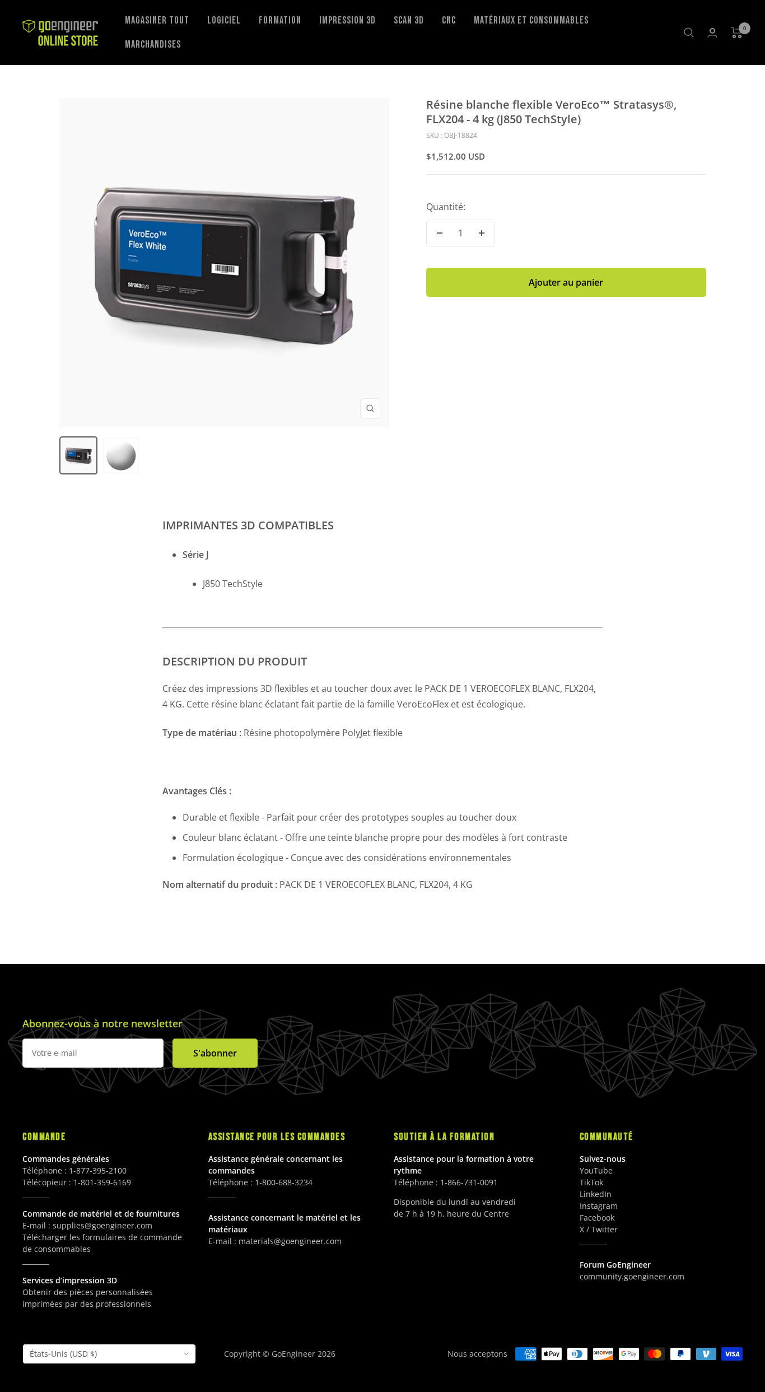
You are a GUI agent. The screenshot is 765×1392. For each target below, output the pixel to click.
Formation (280, 20)
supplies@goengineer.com (102, 1225)
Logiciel (224, 20)
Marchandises (153, 44)
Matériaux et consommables (531, 20)
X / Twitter (599, 1229)
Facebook (597, 1217)
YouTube (596, 1170)
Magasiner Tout (157, 20)
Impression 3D (347, 20)
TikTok (591, 1182)
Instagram (599, 1205)
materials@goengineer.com (290, 1241)
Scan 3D (409, 20)
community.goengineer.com (632, 1276)
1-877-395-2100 (98, 1170)
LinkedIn (596, 1194)
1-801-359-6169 (102, 1182)
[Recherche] (689, 32)
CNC (449, 20)
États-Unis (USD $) (63, 1353)
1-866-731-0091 (469, 1182)
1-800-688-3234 (283, 1182)
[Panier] (737, 32)
